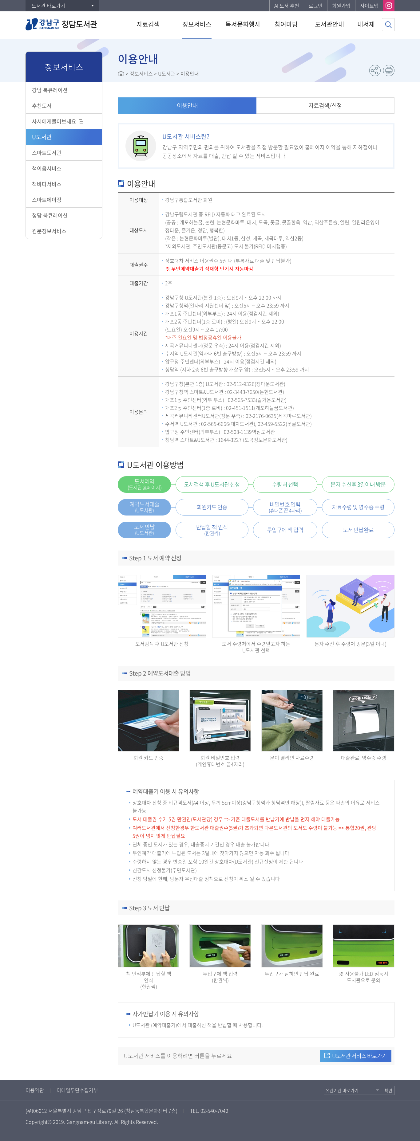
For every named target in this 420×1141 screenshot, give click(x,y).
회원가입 (341, 5)
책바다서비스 (46, 184)
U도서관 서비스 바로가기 (359, 1056)
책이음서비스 (46, 168)
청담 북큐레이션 (50, 215)
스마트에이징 (46, 199)
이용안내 (187, 105)
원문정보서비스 (49, 231)
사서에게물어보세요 (54, 121)
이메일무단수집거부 (77, 1090)
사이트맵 (369, 5)
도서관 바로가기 (48, 5)
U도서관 (42, 137)
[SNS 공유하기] (375, 70)
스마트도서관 (46, 152)
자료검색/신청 (325, 105)
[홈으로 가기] (121, 73)
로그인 (316, 5)
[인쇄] (388, 70)
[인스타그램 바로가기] (388, 5)
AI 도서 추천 (286, 5)
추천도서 (42, 105)
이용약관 (35, 1090)
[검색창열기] (388, 24)
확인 (388, 1090)
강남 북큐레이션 (50, 90)
